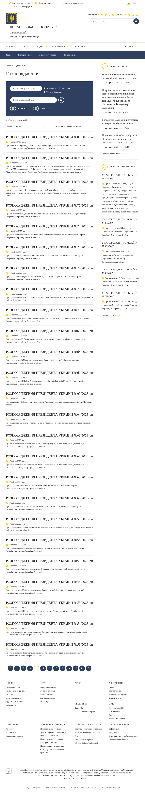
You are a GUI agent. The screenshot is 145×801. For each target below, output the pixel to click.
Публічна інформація (88, 724)
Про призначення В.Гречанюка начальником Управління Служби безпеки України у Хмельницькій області (120, 231)
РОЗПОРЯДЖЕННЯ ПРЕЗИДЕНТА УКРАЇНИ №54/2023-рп (49, 623)
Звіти (77, 735)
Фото (43, 683)
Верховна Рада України (55, 787)
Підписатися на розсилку (72, 3)
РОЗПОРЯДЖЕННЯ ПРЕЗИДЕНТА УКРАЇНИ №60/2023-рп (49, 498)
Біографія (79, 708)
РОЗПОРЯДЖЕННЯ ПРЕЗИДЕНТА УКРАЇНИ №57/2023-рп (49, 560)
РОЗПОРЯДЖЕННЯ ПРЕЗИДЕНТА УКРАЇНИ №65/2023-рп (49, 393)
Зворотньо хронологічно (68, 126)
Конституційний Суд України (83, 787)
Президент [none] (80, 46)
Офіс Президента (13, 697)
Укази (8, 54)
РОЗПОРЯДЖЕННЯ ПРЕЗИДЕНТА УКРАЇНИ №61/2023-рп (49, 477)
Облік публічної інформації (86, 743)
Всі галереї (45, 701)
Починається (51, 88)
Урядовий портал (32, 787)
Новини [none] (11, 46)
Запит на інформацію (25, 6)
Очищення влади (119, 724)
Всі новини (11, 705)
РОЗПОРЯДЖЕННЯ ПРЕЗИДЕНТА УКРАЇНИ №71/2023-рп (49, 289)
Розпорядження (24, 54)
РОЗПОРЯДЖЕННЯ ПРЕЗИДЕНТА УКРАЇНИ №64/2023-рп (49, 414)
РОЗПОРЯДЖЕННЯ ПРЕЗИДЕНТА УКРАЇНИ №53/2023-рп (49, 644)
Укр (128, 3)
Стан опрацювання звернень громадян (52, 751)
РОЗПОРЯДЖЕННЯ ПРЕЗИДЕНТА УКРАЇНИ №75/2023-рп (49, 205)
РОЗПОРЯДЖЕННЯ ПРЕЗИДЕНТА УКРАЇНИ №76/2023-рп (49, 181)
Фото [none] (26, 46)
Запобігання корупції (118, 718)
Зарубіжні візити (47, 697)
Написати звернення (21, 3)
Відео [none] (41, 46)
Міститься (65, 88)
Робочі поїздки (46, 694)
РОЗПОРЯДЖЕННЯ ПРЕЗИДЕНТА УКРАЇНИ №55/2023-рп (49, 602)
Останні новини (13, 687)
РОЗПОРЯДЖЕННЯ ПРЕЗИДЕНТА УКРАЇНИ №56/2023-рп (49, 581)
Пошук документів (110, 315)
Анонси (9, 728)
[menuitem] (13, 47)
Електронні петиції (48, 742)
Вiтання (9, 694)
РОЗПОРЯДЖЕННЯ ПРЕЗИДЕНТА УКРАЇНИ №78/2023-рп (49, 158)
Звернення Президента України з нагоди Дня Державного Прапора (120, 76)
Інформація (114, 728)
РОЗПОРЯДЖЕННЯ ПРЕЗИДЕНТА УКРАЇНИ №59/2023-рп (49, 519)
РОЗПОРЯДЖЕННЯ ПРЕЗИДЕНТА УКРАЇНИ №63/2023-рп (49, 435)
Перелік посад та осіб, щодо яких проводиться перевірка (123, 737)
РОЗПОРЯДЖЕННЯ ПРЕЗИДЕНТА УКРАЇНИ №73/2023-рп (49, 247)
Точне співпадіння (54, 92)
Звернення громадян (53, 724)
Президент (81, 703)
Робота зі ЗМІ (12, 732)
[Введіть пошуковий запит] (61, 100)
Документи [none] (59, 46)
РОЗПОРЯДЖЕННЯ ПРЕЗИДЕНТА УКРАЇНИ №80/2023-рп (49, 137)
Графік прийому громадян (51, 738)
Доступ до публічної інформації (88, 728)
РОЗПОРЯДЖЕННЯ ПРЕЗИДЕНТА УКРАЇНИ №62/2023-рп (49, 456)
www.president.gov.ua (47, 775)
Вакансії (112, 715)
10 (75, 668)
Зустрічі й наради (47, 690)
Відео (78, 683)
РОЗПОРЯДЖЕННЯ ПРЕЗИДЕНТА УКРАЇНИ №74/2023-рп (49, 226)
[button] (102, 14)
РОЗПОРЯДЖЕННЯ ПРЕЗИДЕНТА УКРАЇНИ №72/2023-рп (49, 268)
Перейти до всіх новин (112, 153)
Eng (134, 3)
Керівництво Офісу (117, 708)
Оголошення (114, 711)
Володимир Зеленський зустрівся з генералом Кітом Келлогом (120, 121)
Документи (21, 65)
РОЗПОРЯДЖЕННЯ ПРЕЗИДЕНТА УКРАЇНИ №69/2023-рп (49, 330)
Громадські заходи (48, 687)
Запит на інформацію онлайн (87, 732)
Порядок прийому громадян (52, 745)
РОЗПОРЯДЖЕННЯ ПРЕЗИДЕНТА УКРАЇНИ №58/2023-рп (49, 540)
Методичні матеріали (84, 739)
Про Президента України (85, 711)
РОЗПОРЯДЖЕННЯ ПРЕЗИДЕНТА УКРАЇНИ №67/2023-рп (49, 372)
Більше (129, 46)
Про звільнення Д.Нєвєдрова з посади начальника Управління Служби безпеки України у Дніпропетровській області (120, 305)
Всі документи (70, 54)
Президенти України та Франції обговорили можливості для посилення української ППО (119, 139)
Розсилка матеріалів (14, 735)
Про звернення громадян (51, 728)
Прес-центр (13, 724)
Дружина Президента (15, 701)
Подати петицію (45, 3)
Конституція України (47, 54)
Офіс (112, 703)
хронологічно (14, 126)
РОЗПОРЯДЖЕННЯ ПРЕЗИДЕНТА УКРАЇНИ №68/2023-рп (49, 351)
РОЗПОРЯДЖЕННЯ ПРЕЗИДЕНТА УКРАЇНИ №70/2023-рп (49, 310)
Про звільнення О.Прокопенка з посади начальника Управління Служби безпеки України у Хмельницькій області (120, 281)
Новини (10, 683)
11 (82, 668)
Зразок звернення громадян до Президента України (53, 734)
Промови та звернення (15, 690)
